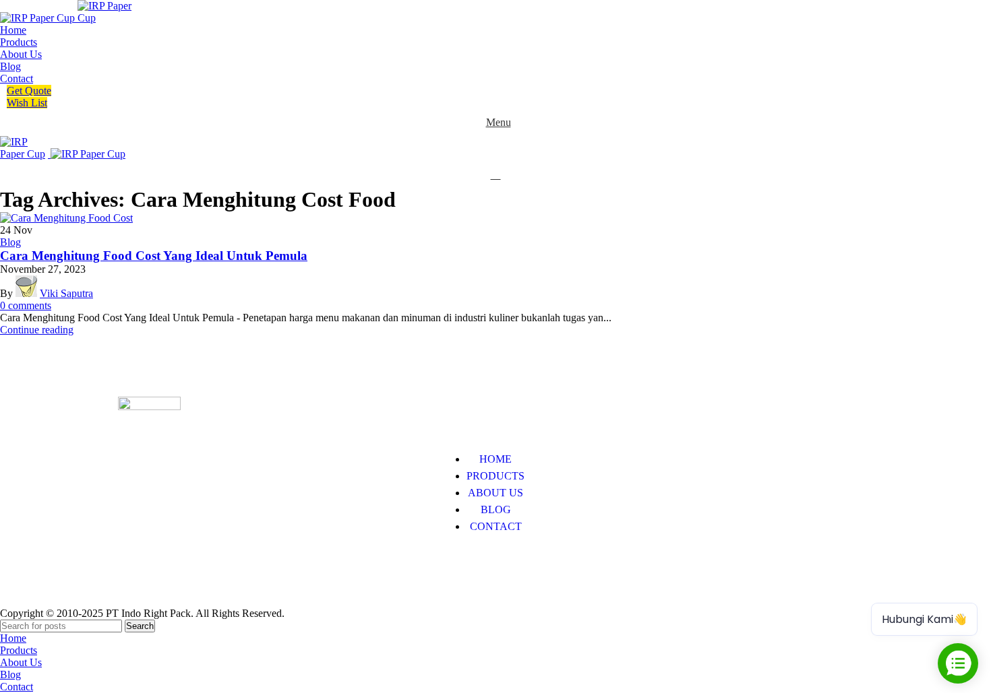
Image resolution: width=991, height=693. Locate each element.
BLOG (496, 509)
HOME (495, 459)
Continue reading (36, 329)
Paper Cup (140, 567)
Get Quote (29, 90)
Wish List (27, 102)
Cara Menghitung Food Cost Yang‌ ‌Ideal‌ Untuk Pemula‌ (153, 256)
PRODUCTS (495, 476)
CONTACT (496, 526)
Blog (10, 242)
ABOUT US (495, 492)
